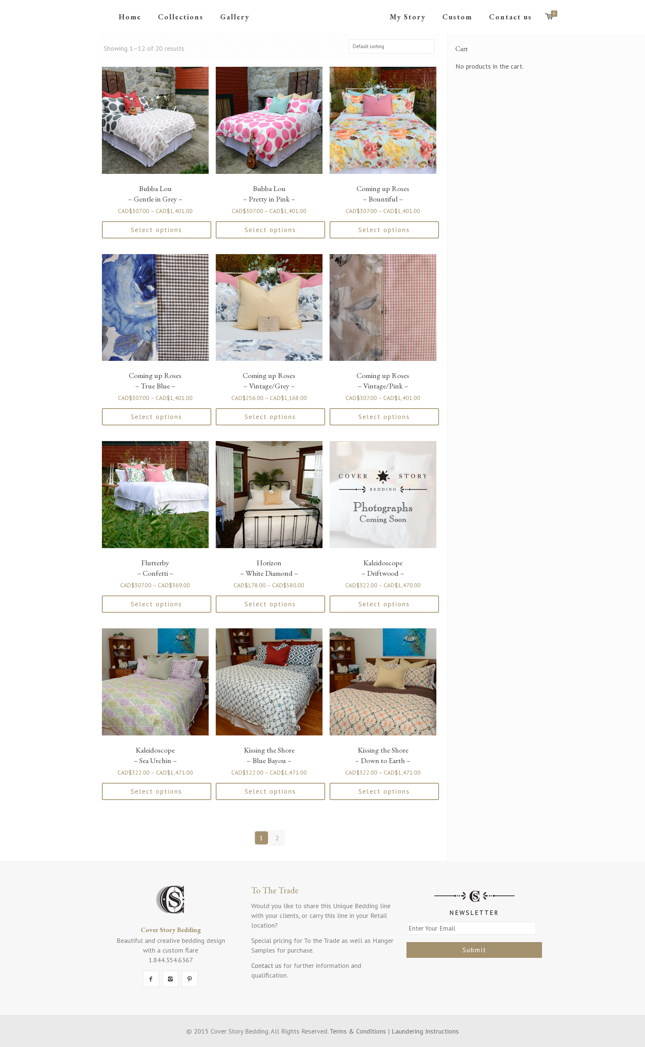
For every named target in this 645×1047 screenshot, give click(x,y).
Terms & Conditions (358, 1031)
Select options (156, 229)
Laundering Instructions (425, 1031)
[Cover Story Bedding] (322, 17)
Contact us (266, 965)
